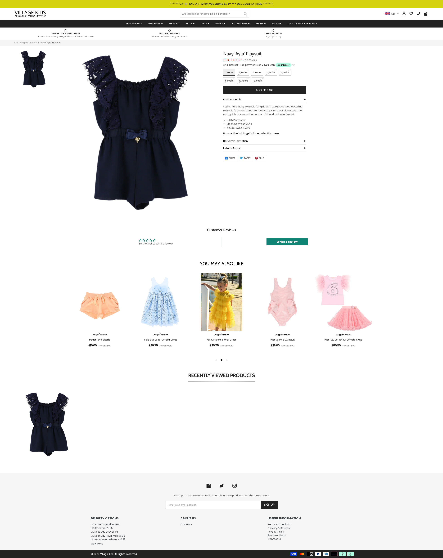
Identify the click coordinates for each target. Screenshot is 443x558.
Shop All (174, 23)
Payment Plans (277, 535)
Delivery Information (235, 141)
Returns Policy (231, 148)
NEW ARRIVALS (134, 23)
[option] (66, 33)
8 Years (229, 80)
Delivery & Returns (279, 528)
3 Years (243, 72)
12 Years (258, 80)
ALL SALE (276, 23)
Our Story (186, 524)
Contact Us (274, 539)
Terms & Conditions (280, 524)
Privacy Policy (276, 531)
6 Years (285, 72)
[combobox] (392, 13)
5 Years (271, 72)
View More (97, 543)
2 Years (229, 72)
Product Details (232, 99)
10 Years (243, 80)
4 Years (257, 72)
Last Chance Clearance (303, 23)
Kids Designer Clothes (25, 42)
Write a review (287, 242)
